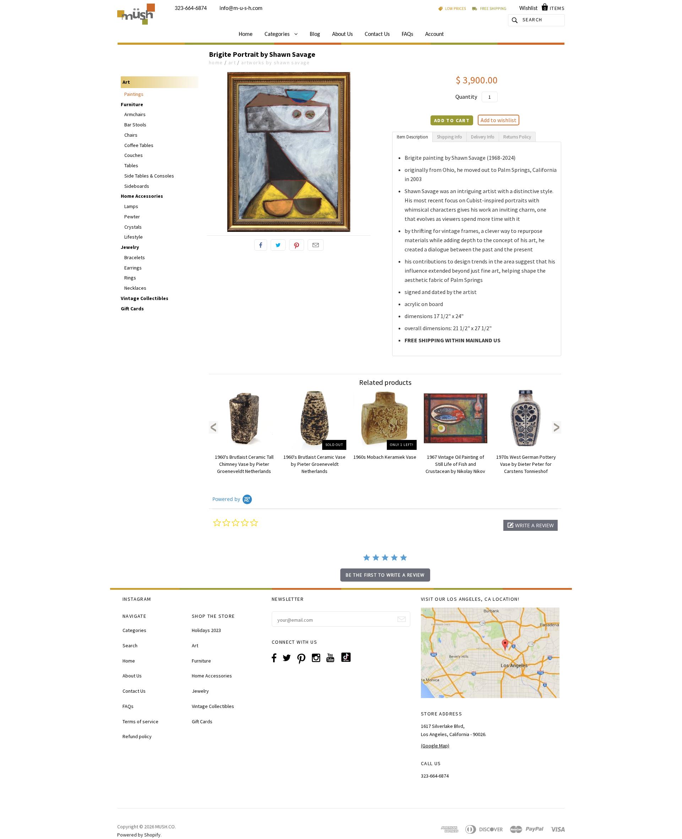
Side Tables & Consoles (149, 176)
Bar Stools (135, 124)
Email (316, 245)
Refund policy (137, 736)
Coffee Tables (138, 145)
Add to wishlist (498, 120)
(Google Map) (435, 745)
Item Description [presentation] (412, 137)
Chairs (130, 135)
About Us (342, 34)
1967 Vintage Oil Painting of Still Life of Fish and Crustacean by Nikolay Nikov (455, 464)
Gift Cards (132, 308)
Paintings (134, 94)
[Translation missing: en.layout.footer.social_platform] (349, 660)
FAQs (407, 34)
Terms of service (140, 721)
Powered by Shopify (139, 835)
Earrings (133, 268)
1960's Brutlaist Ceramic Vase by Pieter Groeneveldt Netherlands (314, 464)
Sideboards (136, 186)
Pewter (132, 216)
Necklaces (135, 288)
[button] (530, 525)
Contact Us (377, 34)
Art (232, 62)
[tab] (412, 137)
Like (260, 245)
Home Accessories (142, 196)
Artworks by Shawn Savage (275, 62)
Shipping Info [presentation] (449, 137)
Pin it (296, 245)
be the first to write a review (385, 575)
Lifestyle (133, 237)
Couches (133, 155)
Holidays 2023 (206, 630)
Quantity (466, 96)
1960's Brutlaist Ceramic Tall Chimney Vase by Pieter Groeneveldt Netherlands (244, 464)
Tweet (278, 245)
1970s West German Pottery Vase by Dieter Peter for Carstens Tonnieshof (526, 464)
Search (130, 645)
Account (434, 34)
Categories (278, 34)
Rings (130, 277)
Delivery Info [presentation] (482, 137)
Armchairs (135, 114)
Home (246, 34)
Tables (131, 165)
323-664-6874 (191, 8)
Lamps (131, 206)
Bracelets (134, 257)
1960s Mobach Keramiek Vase (384, 457)
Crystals (133, 227)
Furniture (132, 104)
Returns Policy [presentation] (517, 137)
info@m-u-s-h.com (241, 8)
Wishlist (528, 8)
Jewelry (130, 247)
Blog (315, 34)
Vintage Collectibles (144, 298)
